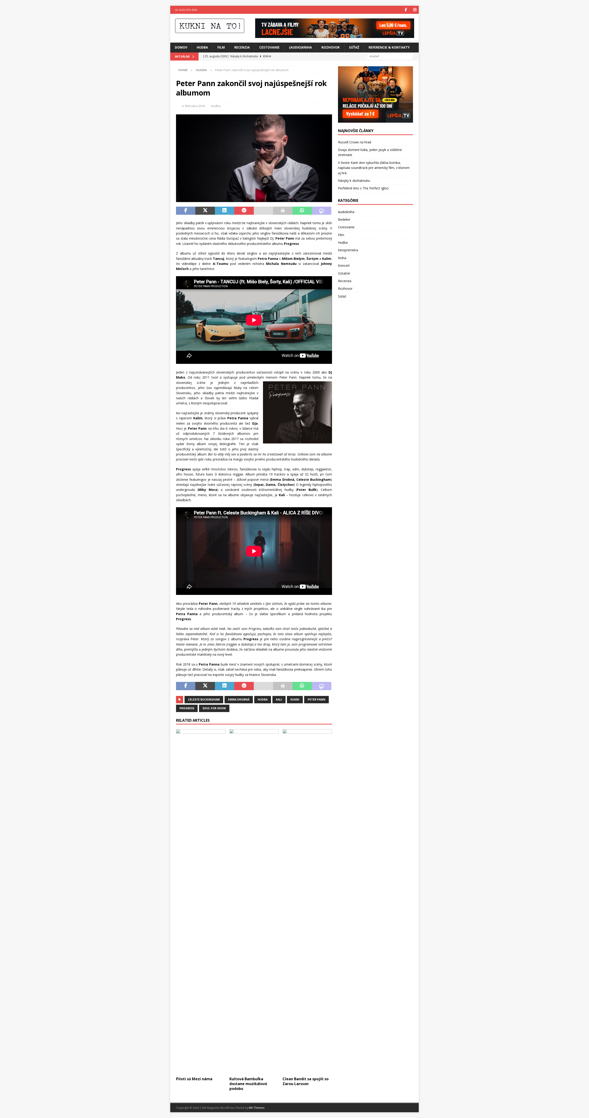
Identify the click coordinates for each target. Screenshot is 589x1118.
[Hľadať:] (390, 56)
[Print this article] (282, 211)
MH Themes (256, 1108)
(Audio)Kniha (300, 47)
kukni (294, 699)
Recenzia (242, 47)
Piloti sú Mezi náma (194, 1078)
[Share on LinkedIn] (224, 211)
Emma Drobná (238, 699)
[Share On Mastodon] (321, 211)
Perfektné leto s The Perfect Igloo (363, 188)
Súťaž (354, 47)
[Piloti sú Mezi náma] (200, 901)
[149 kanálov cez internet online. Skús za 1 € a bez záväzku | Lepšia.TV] (334, 35)
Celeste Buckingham (204, 699)
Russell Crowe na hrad (354, 142)
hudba (263, 699)
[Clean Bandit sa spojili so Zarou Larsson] (307, 901)
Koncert (344, 265)
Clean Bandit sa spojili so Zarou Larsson (306, 1081)
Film (221, 47)
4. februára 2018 (193, 106)
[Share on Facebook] (185, 211)
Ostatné (344, 273)
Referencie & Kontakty (389, 47)
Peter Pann (316, 699)
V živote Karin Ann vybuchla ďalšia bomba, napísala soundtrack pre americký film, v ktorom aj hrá (374, 167)
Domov (181, 47)
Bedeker (344, 219)
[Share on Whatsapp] (302, 211)
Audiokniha (346, 212)
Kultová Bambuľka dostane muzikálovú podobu (248, 1083)
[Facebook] (406, 10)
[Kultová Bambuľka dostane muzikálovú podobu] (254, 901)
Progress (186, 708)
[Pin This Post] (244, 211)
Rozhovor (330, 47)
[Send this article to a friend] (263, 211)
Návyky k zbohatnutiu (354, 180)
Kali (279, 699)
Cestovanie (269, 47)
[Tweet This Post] (205, 211)
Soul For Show (214, 708)
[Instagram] (415, 10)
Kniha (342, 258)
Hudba (202, 47)
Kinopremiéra (348, 250)
